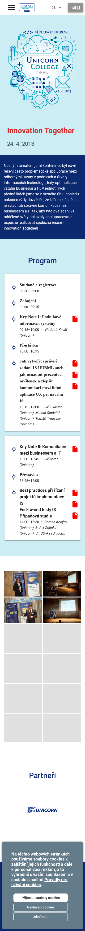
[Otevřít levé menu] (12, 7)
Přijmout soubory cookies (41, 898)
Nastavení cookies (41, 907)
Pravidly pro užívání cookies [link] (39, 882)
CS (53, 7)
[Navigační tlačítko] (75, 7)
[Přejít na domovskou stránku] (27, 7)
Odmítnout (41, 917)
